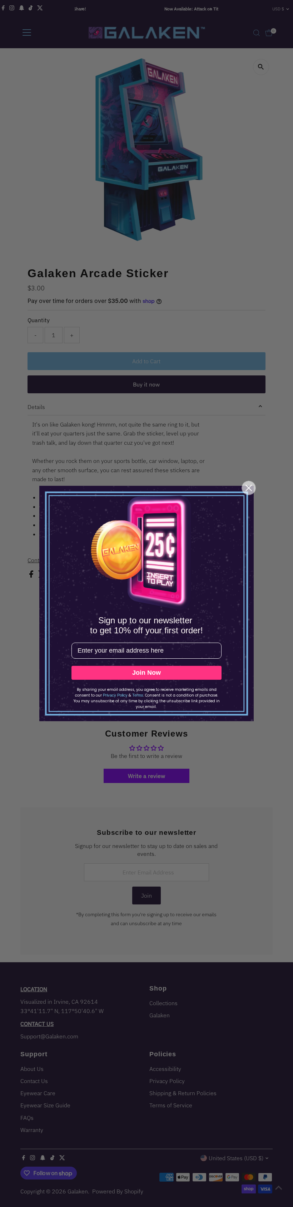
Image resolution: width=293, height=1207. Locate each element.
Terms (137, 695)
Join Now (146, 672)
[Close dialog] (249, 488)
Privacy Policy (115, 695)
